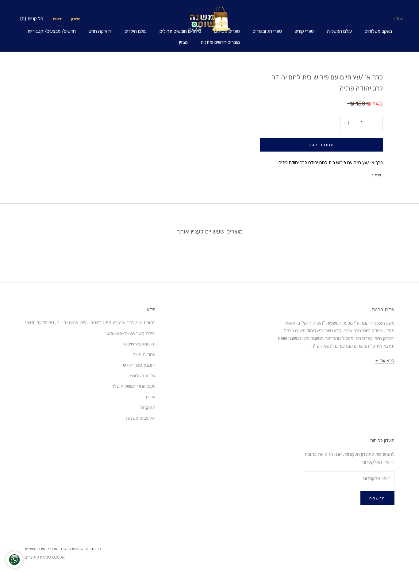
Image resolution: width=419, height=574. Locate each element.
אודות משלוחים (142, 376)
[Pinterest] (351, 173)
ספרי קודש (304, 31)
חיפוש (58, 19)
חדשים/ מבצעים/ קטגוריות (51, 31)
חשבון (75, 19)
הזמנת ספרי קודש (139, 365)
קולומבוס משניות (141, 418)
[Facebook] (367, 173)
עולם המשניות (339, 31)
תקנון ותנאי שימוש (139, 344)
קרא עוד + (384, 361)
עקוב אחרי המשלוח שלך (134, 386)
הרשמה (377, 498)
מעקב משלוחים (378, 31)
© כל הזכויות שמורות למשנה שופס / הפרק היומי (63, 549)
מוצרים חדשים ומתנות (220, 42)
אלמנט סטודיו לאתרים (45, 557)
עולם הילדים (136, 31)
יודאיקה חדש (100, 31)
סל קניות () (31, 18)
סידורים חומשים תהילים (180, 31)
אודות (150, 397)
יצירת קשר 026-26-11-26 (131, 333)
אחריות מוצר (144, 354)
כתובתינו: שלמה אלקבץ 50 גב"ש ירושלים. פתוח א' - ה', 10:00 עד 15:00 (90, 323)
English (148, 407)
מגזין (183, 42)
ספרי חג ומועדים (267, 31)
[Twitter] (359, 173)
